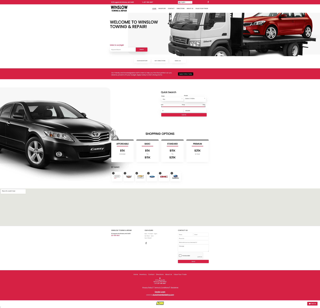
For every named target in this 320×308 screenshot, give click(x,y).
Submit (184, 115)
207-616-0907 (148, 2)
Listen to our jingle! (117, 45)
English (182, 2)
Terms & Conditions (161, 287)
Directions (160, 274)
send (193, 261)
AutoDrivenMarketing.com (163, 295)
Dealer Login (160, 292)
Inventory (143, 274)
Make (162, 96)
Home (136, 274)
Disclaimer (174, 287)
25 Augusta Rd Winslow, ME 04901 (123, 2)
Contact (151, 274)
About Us (168, 274)
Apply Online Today (185, 74)
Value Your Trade (180, 274)
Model (186, 95)
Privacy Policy (147, 287)
